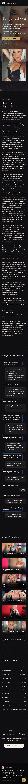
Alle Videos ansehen (14, 639)
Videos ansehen (11, 38)
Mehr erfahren (9, 43)
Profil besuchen (14, 745)
